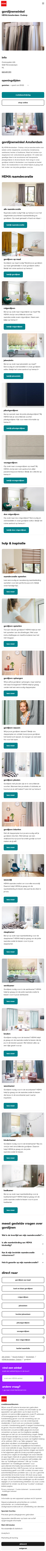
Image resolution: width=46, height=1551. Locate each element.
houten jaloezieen (23, 1314)
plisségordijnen (23, 1323)
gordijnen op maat (23, 1280)
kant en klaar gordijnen (23, 1288)
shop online (23, 103)
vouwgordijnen (23, 1331)
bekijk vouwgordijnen (15, 480)
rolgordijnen (23, 1297)
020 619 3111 (6, 72)
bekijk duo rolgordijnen (16, 530)
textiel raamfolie (23, 1348)
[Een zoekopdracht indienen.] (41, 1378)
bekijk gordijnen (13, 274)
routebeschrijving (23, 95)
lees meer (11, 592)
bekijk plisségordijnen (16, 428)
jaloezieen (23, 1306)
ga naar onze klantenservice (15, 1390)
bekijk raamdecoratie (15, 225)
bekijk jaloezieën (13, 376)
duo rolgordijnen (23, 1340)
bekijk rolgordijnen (14, 327)
